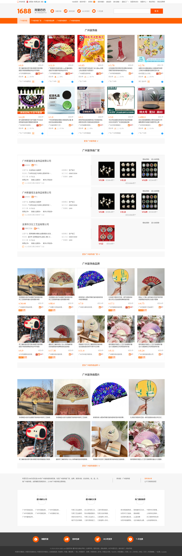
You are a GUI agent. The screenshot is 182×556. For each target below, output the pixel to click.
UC (131, 552)
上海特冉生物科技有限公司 (155, 513)
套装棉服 (137, 513)
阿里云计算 (106, 552)
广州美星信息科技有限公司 (85, 73)
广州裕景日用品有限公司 (27, 307)
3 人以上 (32, 177)
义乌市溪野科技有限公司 (25, 73)
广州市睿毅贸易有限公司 (55, 73)
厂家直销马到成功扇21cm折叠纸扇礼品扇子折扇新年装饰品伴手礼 (61, 69)
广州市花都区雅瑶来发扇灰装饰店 (33, 513)
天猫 (65, 552)
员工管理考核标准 (152, 517)
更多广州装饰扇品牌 (90, 365)
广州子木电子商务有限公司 (87, 354)
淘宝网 (60, 552)
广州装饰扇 (126, 478)
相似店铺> (146, 159)
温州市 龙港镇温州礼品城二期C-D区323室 (40, 237)
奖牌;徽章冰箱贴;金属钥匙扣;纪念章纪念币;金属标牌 (41, 234)
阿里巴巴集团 (19, 552)
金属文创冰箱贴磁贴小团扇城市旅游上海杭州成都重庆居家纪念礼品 (150, 69)
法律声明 (89, 548)
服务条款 (96, 548)
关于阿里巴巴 (112, 548)
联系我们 (122, 548)
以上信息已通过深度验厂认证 (34, 183)
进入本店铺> (155, 159)
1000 (70, 177)
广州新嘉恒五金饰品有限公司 (36, 161)
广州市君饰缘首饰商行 (115, 73)
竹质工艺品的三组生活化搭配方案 (95, 517)
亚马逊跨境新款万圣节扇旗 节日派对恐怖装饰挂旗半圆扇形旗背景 (31, 121)
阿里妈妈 (94, 552)
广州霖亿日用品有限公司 (57, 307)
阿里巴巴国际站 (31, 552)
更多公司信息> (48, 180)
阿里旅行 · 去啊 (84, 552)
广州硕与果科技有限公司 (87, 307)
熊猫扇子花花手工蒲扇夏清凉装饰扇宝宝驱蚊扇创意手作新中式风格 (90, 346)
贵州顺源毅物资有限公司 (129, 510)
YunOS (113, 552)
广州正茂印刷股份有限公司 (115, 125)
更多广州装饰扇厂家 (90, 254)
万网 (126, 552)
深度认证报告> (36, 180)
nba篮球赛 (137, 517)
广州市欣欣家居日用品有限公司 (145, 125)
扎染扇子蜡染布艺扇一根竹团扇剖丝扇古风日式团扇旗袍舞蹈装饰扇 (120, 298)
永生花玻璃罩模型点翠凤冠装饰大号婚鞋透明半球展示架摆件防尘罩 (150, 121)
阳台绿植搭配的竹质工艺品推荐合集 (96, 513)
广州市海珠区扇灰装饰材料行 (32, 510)
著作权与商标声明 (79, 548)
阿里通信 (121, 552)
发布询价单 (148, 478)
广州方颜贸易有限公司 (146, 354)
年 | (35, 165)
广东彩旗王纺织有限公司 (25, 125)
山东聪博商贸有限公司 (154, 520)
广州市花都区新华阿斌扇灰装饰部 (46, 510)
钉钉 (145, 552)
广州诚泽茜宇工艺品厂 (55, 125)
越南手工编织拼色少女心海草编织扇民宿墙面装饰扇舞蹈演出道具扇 (60, 346)
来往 (140, 552)
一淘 (76, 552)
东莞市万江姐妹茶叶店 (128, 513)
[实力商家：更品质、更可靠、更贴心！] (23, 165)
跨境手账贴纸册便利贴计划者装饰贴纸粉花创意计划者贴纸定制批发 (90, 121)
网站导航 (129, 548)
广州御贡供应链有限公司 (57, 354)
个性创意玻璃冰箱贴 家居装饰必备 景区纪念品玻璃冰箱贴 (61, 121)
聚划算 (71, 552)
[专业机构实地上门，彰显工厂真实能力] (23, 183)
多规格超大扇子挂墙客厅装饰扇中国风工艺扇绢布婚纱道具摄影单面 (30, 298)
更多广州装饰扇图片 (90, 466)
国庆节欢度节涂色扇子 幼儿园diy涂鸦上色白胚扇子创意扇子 (91, 69)
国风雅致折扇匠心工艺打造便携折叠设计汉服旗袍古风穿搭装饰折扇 (120, 346)
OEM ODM (73, 173)
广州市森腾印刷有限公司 (85, 125)
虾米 (99, 552)
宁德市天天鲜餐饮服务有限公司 (157, 510)
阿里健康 (151, 552)
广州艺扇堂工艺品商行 (146, 307)
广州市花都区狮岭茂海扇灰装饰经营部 (48, 513)
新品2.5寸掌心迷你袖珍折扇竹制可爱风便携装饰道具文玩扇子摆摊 (151, 298)
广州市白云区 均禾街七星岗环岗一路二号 (40, 173)
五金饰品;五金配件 (35, 170)
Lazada (164, 552)
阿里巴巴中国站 (42, 552)
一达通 (158, 552)
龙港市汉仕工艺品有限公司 (35, 224)
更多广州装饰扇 (90, 141)
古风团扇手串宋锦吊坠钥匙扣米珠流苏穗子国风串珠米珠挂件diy (120, 69)
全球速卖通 (53, 552)
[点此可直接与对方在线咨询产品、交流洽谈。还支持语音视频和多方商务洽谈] (42, 82)
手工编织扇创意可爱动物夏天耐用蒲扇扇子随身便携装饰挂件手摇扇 (30, 69)
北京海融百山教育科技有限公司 (144, 520)
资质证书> (25, 180)
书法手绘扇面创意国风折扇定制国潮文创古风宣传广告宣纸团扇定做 (120, 121)
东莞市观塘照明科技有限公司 (130, 520)
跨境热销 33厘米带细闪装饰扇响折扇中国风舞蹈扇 (91, 298)
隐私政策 (104, 548)
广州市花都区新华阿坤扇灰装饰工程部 (61, 510)
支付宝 (135, 552)
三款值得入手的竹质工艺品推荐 (107, 517)
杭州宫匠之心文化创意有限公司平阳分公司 (145, 73)
